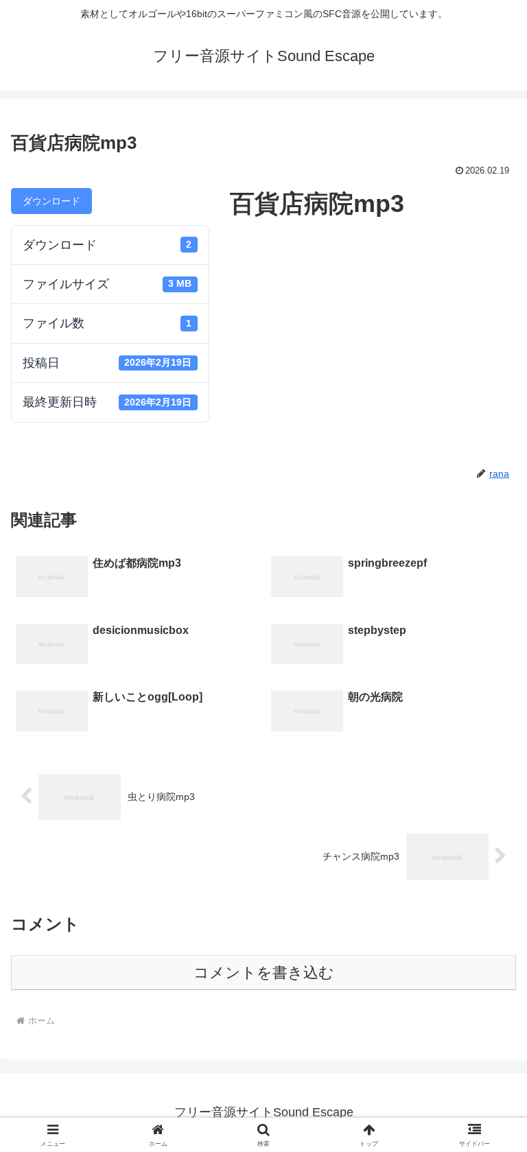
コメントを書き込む (264, 972)
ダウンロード (51, 201)
